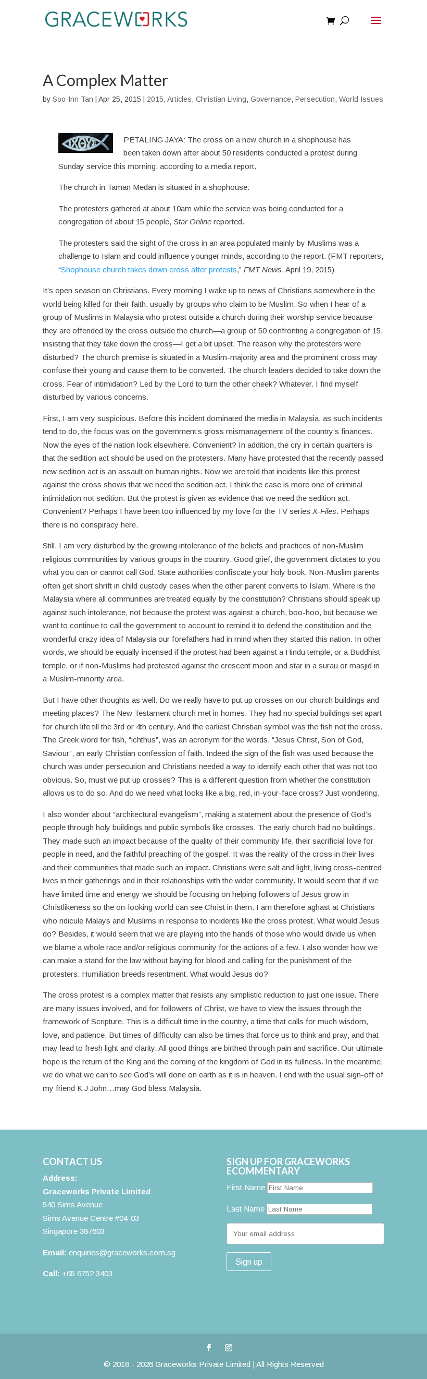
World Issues (361, 99)
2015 (155, 99)
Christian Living (221, 99)
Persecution (315, 99)
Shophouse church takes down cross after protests (149, 269)
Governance (270, 99)
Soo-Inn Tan (73, 99)
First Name (246, 1187)
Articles (179, 99)
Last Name (246, 1208)
